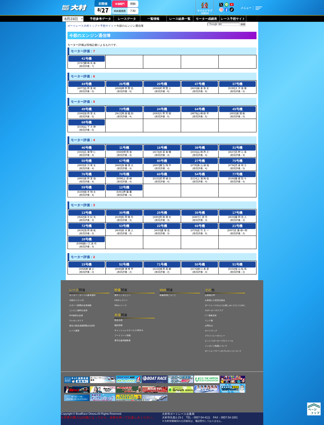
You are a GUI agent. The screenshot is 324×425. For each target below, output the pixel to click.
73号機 (124, 109)
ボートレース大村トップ (82, 25)
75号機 (237, 161)
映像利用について (168, 295)
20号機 (162, 84)
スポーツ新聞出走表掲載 (80, 305)
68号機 (87, 122)
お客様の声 (210, 295)
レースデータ (127, 18)
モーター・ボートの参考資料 (82, 295)
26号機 (124, 84)
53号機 (124, 226)
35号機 (200, 212)
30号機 (124, 212)
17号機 (237, 212)
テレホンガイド (76, 320)
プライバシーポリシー (215, 336)
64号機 (200, 109)
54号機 (200, 174)
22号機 (162, 226)
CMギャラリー (121, 300)
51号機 (237, 264)
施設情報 (118, 325)
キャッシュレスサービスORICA (128, 330)
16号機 (162, 147)
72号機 (87, 226)
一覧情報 (153, 18)
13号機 (87, 212)
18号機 (87, 239)
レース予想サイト (233, 18)
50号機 (200, 264)
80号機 (162, 161)
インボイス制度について (216, 346)
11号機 (124, 147)
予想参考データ (100, 18)
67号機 (124, 161)
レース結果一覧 (180, 18)
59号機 (87, 187)
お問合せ (209, 325)
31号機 (237, 147)
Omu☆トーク (120, 305)
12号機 (124, 187)
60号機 (162, 174)
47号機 (200, 84)
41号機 (87, 58)
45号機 (237, 109)
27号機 (200, 161)
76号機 (87, 174)
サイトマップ (211, 331)
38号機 (200, 147)
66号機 (200, 226)
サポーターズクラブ (214, 310)
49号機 (87, 109)
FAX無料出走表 (76, 315)
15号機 (87, 264)
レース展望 (74, 331)
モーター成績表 (206, 18)
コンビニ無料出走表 (78, 310)
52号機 (124, 264)
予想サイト (107, 25)
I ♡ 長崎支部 (211, 315)
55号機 (87, 161)
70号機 (124, 174)
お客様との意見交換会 (215, 300)
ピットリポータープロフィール (219, 341)
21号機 (237, 226)
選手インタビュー (122, 295)
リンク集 (209, 320)
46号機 (87, 147)
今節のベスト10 (76, 300)
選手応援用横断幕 (122, 340)
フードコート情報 (122, 335)
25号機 (162, 212)
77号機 (237, 174)
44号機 (87, 84)
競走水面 (118, 320)
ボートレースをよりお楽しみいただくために (225, 305)
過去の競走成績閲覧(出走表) (82, 325)
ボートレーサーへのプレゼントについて (223, 351)
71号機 (162, 264)
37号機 (237, 84)
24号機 (162, 109)
